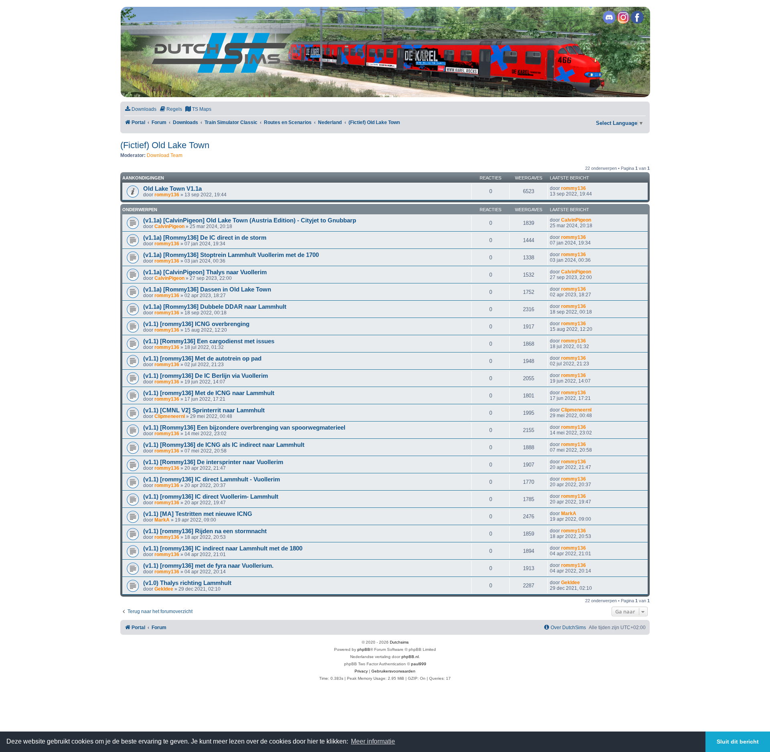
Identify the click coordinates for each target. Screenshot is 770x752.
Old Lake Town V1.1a (172, 188)
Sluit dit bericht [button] (738, 741)
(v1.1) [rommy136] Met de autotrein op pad (202, 358)
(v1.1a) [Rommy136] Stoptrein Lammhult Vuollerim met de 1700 (231, 255)
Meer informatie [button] (373, 741)
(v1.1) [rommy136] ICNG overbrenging (196, 324)
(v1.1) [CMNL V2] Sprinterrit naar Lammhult (204, 410)
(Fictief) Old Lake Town (164, 145)
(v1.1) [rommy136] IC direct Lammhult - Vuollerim (211, 479)
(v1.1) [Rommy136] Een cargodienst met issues (208, 341)
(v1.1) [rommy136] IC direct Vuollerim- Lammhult (210, 496)
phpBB (363, 649)
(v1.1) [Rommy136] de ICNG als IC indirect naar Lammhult (223, 445)
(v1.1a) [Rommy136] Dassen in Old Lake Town (207, 289)
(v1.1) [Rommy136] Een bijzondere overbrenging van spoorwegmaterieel (244, 427)
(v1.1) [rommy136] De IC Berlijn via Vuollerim (205, 376)
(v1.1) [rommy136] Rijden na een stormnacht (205, 531)
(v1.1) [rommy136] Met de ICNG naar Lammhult (208, 393)
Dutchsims (399, 642)
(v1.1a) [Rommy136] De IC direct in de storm (204, 237)
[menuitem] (140, 109)
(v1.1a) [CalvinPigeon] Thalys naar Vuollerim (205, 272)
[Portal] (385, 52)
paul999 (418, 664)
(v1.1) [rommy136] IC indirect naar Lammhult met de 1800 (222, 548)
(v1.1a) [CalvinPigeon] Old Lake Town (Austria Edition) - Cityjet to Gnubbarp (249, 220)
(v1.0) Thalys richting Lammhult (187, 583)
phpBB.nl (410, 656)
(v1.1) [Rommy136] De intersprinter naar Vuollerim (213, 462)
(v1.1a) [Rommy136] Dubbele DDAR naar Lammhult (214, 307)
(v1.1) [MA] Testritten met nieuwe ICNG (197, 514)
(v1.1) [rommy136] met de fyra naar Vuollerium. (208, 565)
